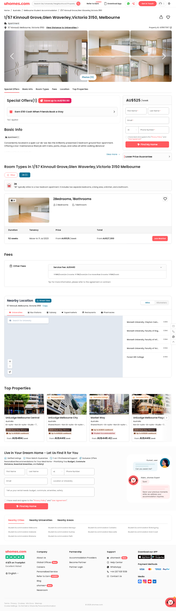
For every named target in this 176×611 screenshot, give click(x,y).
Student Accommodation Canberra (102, 528)
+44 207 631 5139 (118, 571)
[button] (113, 3)
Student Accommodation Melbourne (22, 528)
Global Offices (47, 562)
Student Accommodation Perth (60, 536)
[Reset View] (9, 372)
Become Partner (77, 562)
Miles (147, 302)
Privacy (14, 603)
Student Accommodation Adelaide (22, 532)
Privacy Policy (156, 137)
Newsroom (42, 590)
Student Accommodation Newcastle (102, 532)
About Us (41, 557)
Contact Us (116, 576)
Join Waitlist (160, 238)
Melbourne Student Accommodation (40, 10)
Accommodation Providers (83, 557)
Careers (41, 567)
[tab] (107, 267)
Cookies (21, 603)
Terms (7, 603)
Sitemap (38, 603)
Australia (16, 10)
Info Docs (30, 603)
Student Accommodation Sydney (61, 532)
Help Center (116, 562)
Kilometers (162, 302)
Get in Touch (148, 3)
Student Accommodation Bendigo (62, 528)
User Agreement (135, 139)
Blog (39, 580)
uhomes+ (44, 585)
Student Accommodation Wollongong (143, 528)
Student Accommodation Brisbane (22, 536)
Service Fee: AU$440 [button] (64, 267)
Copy (45, 305)
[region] (63, 346)
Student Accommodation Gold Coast (143, 532)
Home (7, 10)
